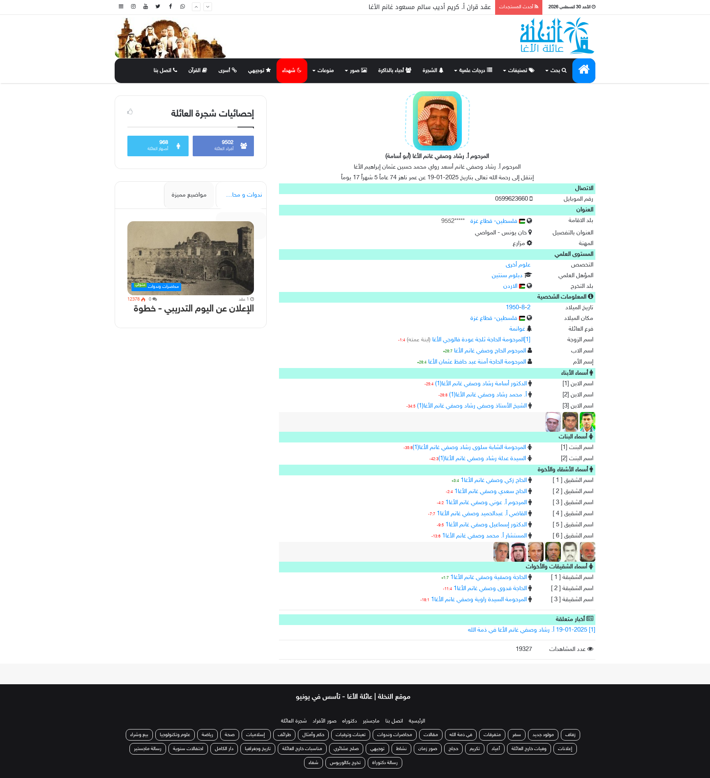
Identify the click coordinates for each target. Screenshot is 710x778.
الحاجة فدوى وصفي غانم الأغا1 (490, 588)
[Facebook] (170, 7)
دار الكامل (224, 749)
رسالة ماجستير (147, 749)
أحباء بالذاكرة (392, 70)
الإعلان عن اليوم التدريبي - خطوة (194, 309)
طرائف (284, 735)
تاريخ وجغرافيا (258, 749)
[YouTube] (145, 7)
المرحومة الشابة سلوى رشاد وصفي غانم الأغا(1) (469, 447)
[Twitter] (158, 7)
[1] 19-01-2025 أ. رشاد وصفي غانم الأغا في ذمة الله (531, 630)
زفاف (570, 735)
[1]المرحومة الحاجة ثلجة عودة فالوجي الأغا (481, 339)
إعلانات (565, 749)
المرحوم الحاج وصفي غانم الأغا (490, 350)
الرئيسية (417, 721)
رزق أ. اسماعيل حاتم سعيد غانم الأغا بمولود (432, 7)
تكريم (475, 749)
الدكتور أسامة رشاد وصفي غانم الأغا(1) (481, 383)
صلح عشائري (346, 749)
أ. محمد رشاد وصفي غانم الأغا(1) (488, 394)
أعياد (495, 749)
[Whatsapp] (182, 7)
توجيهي (257, 70)
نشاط (401, 749)
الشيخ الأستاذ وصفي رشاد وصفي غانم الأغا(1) (472, 406)
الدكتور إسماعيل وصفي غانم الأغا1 (486, 524)
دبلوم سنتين (507, 275)
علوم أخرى (518, 265)
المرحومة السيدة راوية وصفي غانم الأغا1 (479, 599)
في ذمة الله (461, 735)
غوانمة (517, 329)
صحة (230, 735)
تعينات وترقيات (351, 735)
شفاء (313, 763)
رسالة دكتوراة (385, 763)
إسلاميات (256, 735)
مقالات (431, 735)
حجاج (453, 749)
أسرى (225, 70)
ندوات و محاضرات (239, 195)
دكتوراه (349, 721)
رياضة (207, 735)
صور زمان (427, 749)
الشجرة (431, 70)
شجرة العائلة (294, 721)
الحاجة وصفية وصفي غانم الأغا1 (488, 577)
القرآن (195, 70)
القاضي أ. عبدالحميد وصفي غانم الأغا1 (482, 513)
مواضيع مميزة (189, 195)
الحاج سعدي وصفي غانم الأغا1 (490, 491)
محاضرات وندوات (394, 735)
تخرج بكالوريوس (345, 763)
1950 (512, 307)
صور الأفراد (325, 721)
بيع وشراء (139, 735)
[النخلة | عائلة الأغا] (557, 35)
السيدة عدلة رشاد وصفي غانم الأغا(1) (482, 458)
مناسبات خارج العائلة (302, 749)
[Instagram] (133, 7)
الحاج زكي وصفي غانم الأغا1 (494, 480)
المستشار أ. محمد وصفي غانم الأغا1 (484, 536)
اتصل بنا (163, 70)
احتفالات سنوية (188, 749)
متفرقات (492, 735)
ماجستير (371, 721)
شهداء (289, 70)
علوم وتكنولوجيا (175, 735)
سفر (516, 735)
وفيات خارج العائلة (529, 749)
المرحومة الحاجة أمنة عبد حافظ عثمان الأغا (477, 362)
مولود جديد (543, 735)
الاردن (511, 286)
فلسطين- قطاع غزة (494, 221)
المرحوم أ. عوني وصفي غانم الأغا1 (486, 502)
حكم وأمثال (313, 735)
